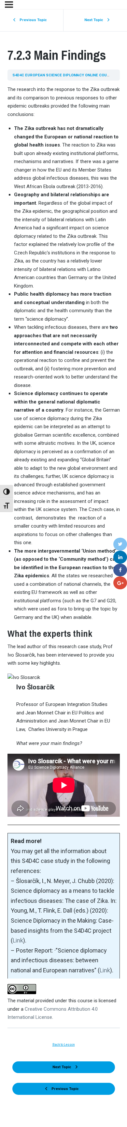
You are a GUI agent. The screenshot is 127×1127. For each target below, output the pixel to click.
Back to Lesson (63, 1044)
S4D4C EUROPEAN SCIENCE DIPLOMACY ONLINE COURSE (63, 75)
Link (18, 940)
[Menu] (9, 4)
